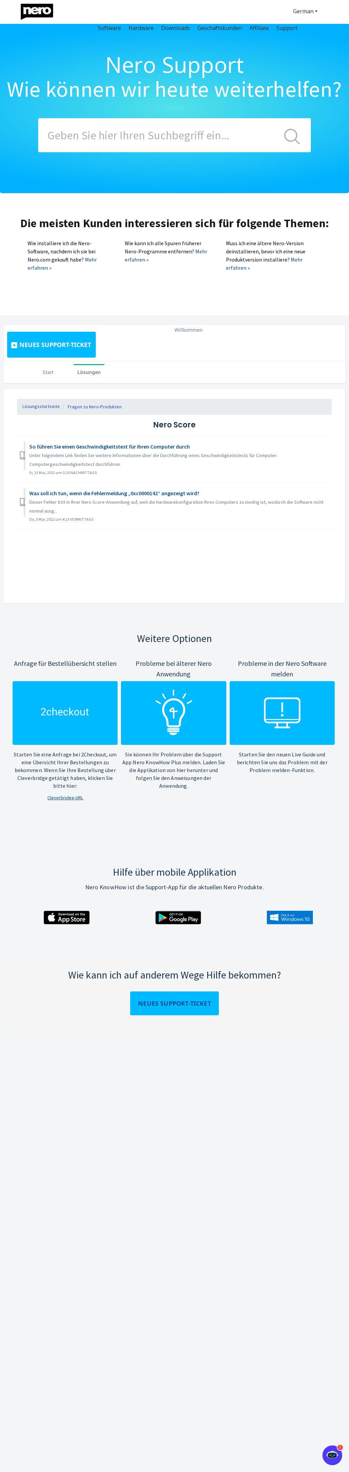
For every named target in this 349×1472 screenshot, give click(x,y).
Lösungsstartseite (41, 406)
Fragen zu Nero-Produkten (95, 407)
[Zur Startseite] (41, 10)
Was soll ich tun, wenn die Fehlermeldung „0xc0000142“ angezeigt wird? (114, 493)
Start (48, 372)
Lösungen (89, 372)
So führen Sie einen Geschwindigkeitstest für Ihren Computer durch (109, 446)
